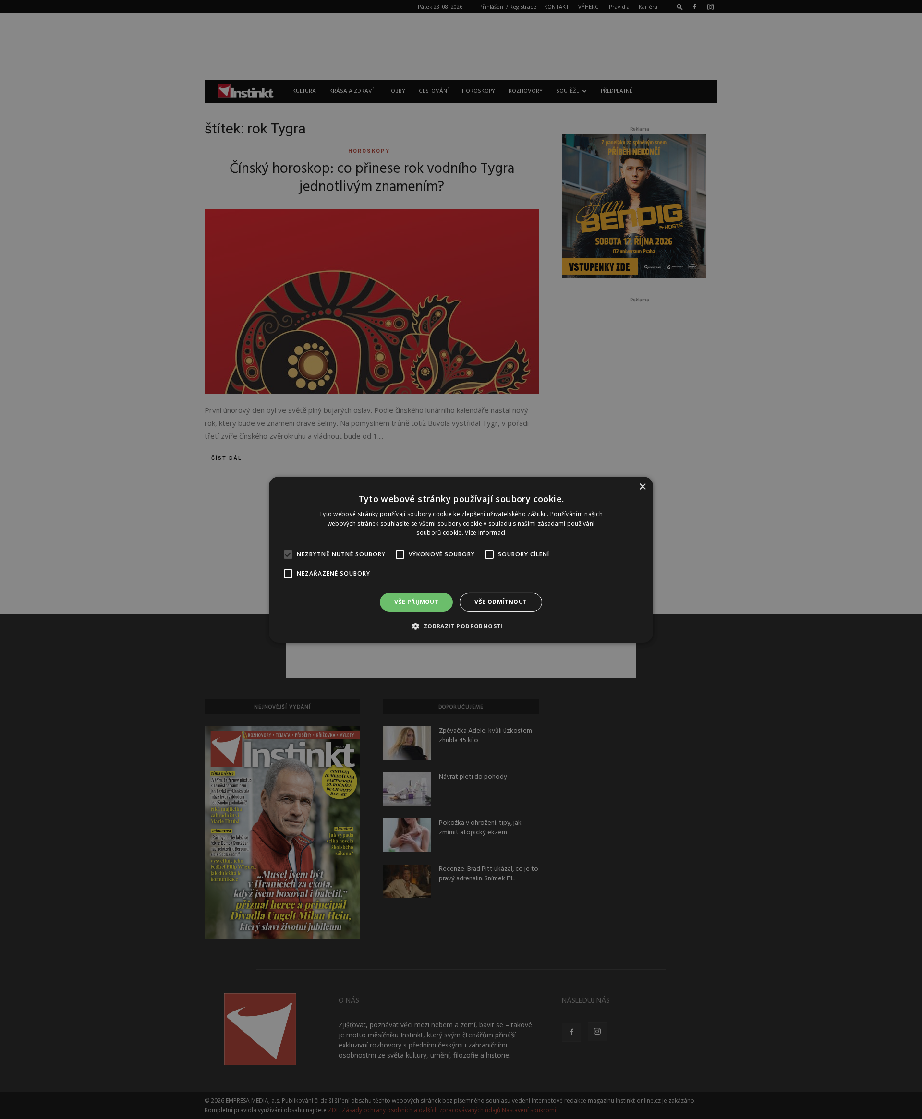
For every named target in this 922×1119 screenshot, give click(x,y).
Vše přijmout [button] (416, 602)
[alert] (461, 559)
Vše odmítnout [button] (500, 602)
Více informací (485, 533)
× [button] (642, 486)
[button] (460, 626)
